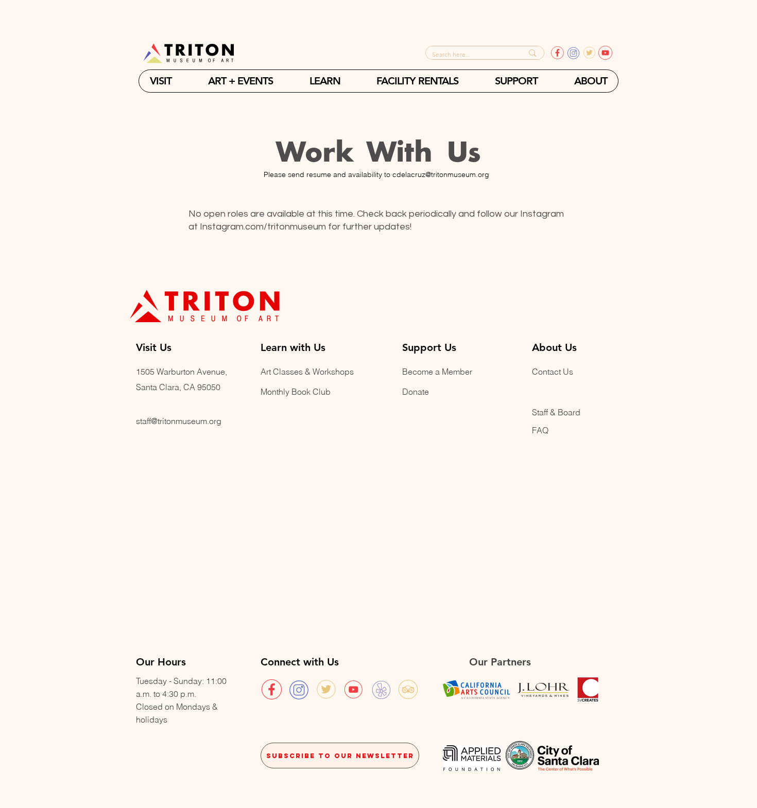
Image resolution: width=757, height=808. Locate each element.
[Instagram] (573, 53)
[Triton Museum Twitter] (326, 689)
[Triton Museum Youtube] (353, 689)
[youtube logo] (605, 53)
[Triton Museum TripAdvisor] (408, 689)
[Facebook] (557, 53)
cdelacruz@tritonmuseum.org (440, 174)
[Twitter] (589, 53)
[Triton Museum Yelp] (381, 689)
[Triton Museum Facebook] (272, 689)
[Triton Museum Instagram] (299, 689)
